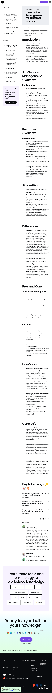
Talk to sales (44, 2)
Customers (15, 662)
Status (23, 662)
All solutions (5, 667)
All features (5, 665)
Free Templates (34, 670)
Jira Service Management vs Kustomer (29, 650)
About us (33, 662)
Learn (14, 660)
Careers (33, 660)
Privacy (24, 686)
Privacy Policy (10, 690)
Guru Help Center (25, 660)
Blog (13, 669)
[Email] (27, 22)
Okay (18, 689)
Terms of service (8, 686)
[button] (49, 2)
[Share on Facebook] (35, 22)
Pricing (4, 660)
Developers (15, 665)
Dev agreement (17, 686)
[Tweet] (32, 22)
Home (4, 650)
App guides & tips (16, 650)
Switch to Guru (34, 668)
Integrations (5, 664)
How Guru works (6, 662)
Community (15, 667)
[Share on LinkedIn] (30, 22)
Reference (9, 650)
